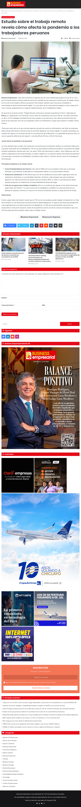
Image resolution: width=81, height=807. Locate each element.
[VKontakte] (51, 225)
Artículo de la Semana (10, 740)
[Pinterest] (41, 225)
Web (43, 305)
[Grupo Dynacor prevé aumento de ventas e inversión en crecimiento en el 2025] (13, 244)
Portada (5, 11)
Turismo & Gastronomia (10, 783)
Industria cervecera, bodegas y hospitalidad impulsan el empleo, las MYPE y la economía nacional (34, 705)
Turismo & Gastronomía (10, 780)
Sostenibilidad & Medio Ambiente (13, 774)
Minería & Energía (8, 765)
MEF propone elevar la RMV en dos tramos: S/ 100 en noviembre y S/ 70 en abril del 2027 (31, 718)
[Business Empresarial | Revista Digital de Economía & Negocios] (15, 4)
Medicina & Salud (8, 762)
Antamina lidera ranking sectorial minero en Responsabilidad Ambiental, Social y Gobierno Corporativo (39, 258)
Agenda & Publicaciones (10, 737)
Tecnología (6, 777)
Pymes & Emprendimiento (11, 771)
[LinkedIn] (32, 225)
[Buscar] (79, 5)
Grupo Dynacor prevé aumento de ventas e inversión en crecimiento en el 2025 (12, 255)
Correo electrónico (7, 305)
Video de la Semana (9, 786)
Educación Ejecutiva (9, 756)
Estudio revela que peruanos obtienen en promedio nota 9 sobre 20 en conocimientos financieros (34, 711)
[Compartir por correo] (56, 225)
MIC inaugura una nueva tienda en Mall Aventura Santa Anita (22, 721)
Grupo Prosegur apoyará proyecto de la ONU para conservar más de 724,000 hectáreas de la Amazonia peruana (39, 708)
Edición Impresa (8, 753)
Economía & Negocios (15, 11)
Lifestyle (5, 759)
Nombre (4, 298)
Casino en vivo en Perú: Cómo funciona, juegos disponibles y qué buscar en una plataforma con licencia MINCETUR (39, 702)
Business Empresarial (9, 38)
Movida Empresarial (9, 768)
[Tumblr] (37, 225)
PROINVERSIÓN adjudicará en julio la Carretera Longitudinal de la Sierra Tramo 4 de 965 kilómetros (68, 256)
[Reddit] (46, 225)
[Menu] (2, 5)
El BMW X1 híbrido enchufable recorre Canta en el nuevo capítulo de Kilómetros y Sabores (31, 727)
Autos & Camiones (8, 743)
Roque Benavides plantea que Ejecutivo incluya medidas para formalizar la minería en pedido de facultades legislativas (40, 715)
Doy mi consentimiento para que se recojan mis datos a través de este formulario (31, 682)
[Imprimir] (60, 225)
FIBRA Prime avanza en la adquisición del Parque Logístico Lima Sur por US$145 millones (31, 724)
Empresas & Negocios (51, 217)
